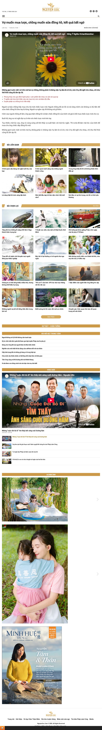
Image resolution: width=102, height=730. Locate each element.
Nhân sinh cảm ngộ (91, 28)
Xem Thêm (51, 317)
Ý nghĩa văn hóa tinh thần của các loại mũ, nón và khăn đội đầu (27, 99)
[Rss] (91, 11)
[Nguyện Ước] (51, 7)
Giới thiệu (19, 719)
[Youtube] (97, 11)
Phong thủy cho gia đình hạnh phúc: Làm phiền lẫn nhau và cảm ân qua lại (31, 97)
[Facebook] (94, 11)
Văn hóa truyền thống (48, 719)
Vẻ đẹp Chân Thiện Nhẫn (32, 719)
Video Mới (51, 370)
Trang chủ (11, 719)
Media (91, 719)
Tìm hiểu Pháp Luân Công (79, 719)
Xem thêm (96, 206)
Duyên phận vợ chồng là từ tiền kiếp (17, 101)
